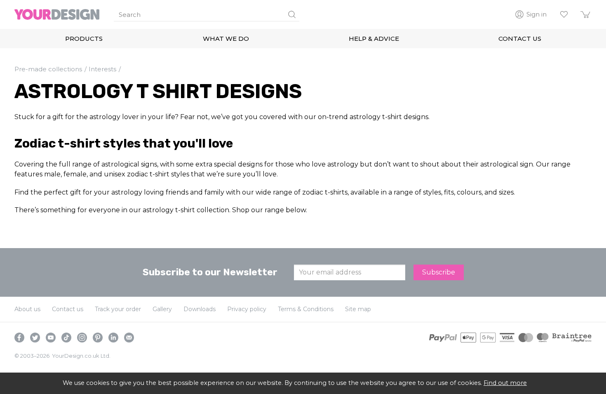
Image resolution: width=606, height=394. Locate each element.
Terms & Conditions (306, 309)
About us (27, 309)
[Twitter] (35, 337)
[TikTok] (66, 337)
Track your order (118, 309)
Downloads (199, 309)
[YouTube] (51, 337)
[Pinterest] (98, 337)
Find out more (505, 383)
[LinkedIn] (113, 337)
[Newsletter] (129, 337)
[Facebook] (19, 337)
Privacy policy (246, 309)
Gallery (162, 309)
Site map (358, 309)
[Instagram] (82, 337)
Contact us (67, 309)
